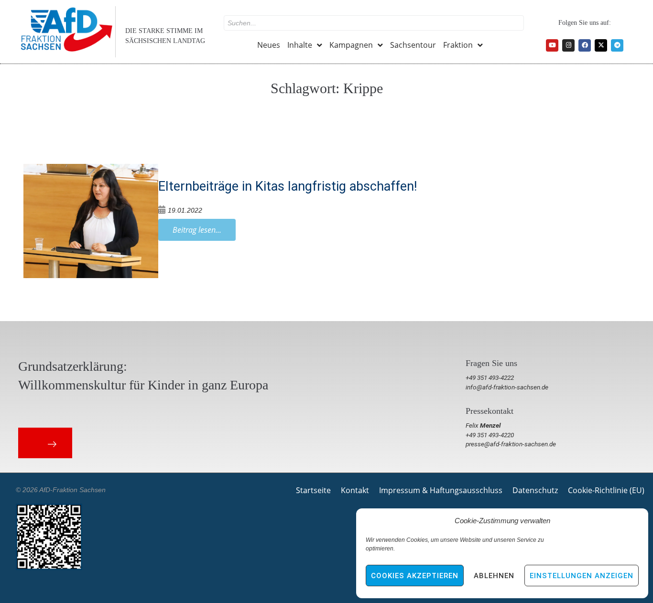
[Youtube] (552, 45)
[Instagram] (568, 45)
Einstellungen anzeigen (581, 575)
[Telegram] (617, 45)
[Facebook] (584, 45)
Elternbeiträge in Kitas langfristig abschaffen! (287, 186)
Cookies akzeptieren (414, 575)
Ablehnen (494, 575)
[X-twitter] (601, 45)
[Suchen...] (374, 23)
